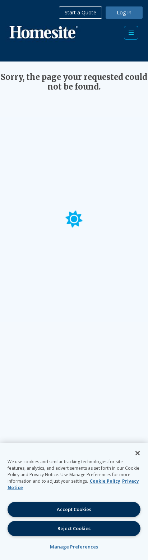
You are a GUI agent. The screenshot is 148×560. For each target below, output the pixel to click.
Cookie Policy (105, 481)
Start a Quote (80, 12)
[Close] (137, 453)
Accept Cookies (74, 509)
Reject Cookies (74, 528)
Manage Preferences (74, 546)
